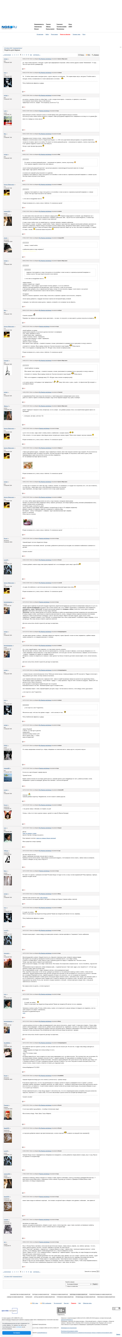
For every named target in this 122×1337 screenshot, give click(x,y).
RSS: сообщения (46, 1303)
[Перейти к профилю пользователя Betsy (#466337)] (8, 885)
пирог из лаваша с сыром (29, 833)
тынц (24, 1013)
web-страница (43, 897)
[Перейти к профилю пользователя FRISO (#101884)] (8, 759)
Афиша (48, 26)
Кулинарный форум (17, 48)
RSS (89, 55)
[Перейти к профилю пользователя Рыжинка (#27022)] (8, 1119)
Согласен (16, 1333)
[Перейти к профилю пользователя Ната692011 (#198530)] (8, 1057)
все (31, 54)
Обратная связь (87, 1303)
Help (79, 1303)
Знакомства (38, 26)
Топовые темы (76, 34)
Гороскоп (60, 24)
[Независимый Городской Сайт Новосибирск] (9, 27)
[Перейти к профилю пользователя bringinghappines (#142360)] (7, 613)
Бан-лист (66, 1303)
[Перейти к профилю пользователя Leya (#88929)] (8, 842)
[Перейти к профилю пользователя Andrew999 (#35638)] (8, 781)
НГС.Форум (7, 48)
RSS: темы (35, 1303)
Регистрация (54, 34)
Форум (36, 29)
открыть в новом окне (72, 1286)
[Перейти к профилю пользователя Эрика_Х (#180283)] (8, 419)
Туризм (48, 24)
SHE (11, 48)
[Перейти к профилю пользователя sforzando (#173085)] (8, 967)
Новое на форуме (65, 34)
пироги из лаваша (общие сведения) (46, 838)
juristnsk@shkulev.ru (42, 1332)
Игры (70, 24)
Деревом (96, 55)
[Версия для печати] (22, 69)
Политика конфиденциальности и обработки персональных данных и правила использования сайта (86, 1332)
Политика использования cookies (69, 1331)
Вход (84, 34)
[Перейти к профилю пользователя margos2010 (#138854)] (8, 225)
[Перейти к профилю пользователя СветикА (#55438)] (8, 374)
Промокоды (60, 29)
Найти (47, 34)
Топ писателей (58, 1303)
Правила (73, 1303)
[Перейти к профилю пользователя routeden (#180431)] (8, 1233)
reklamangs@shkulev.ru (67, 1319)
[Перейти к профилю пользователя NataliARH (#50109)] (8, 1142)
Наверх (118, 1334)
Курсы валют (50, 29)
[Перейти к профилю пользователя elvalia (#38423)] (8, 252)
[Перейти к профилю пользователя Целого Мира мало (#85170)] (7, 195)
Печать (82, 55)
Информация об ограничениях (69, 1328)
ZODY (70, 26)
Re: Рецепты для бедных (45, 58)
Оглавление (40, 34)
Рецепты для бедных (44, 110)
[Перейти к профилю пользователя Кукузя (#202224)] (8, 819)
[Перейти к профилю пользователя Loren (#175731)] (8, 125)
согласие (19, 1327)
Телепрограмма (61, 26)
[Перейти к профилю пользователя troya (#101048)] (8, 86)
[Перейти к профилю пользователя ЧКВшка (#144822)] (7, 862)
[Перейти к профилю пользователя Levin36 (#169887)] (8, 574)
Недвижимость (39, 24)
